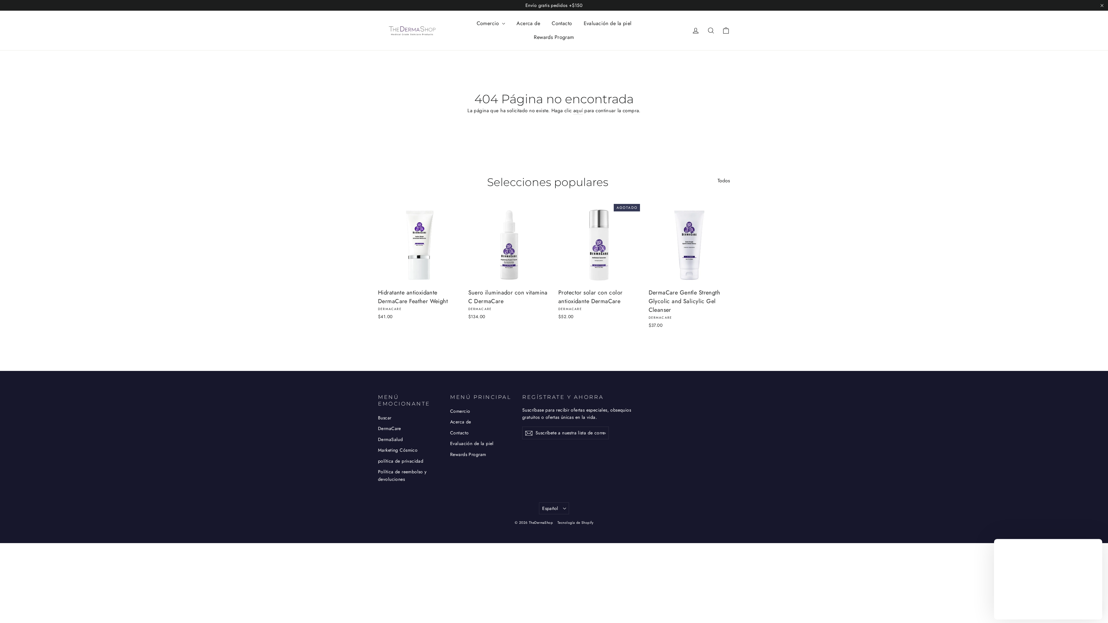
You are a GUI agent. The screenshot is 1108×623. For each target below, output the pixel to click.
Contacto (562, 23)
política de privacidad (400, 461)
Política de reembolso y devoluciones (402, 475)
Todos (724, 180)
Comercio (489, 23)
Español (550, 508)
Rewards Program (554, 37)
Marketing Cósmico (398, 450)
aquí (578, 110)
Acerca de (528, 23)
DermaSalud (390, 439)
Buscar (385, 417)
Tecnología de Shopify (575, 522)
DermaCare (389, 428)
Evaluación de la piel (608, 23)
